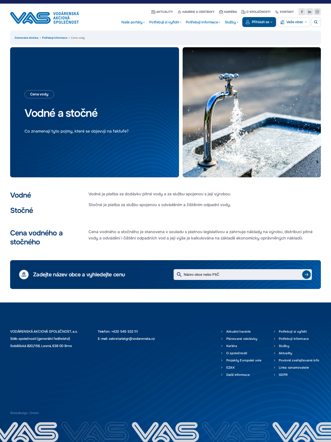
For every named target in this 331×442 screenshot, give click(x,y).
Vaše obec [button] (294, 22)
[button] (316, 22)
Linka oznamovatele (293, 367)
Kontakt (287, 12)
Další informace (237, 375)
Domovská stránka (27, 38)
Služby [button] (230, 22)
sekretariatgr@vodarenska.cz (132, 338)
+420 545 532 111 (124, 331)
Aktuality (164, 12)
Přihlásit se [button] (260, 22)
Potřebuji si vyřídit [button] (164, 22)
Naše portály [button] (131, 22)
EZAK (229, 367)
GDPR (282, 375)
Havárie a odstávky (198, 12)
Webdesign (19, 413)
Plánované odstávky (240, 339)
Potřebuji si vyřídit (292, 331)
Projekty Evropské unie (242, 360)
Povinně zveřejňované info (298, 360)
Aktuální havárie (237, 331)
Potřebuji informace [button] (202, 22)
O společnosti (258, 12)
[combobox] (243, 274)
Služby (283, 346)
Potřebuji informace (54, 38)
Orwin (34, 413)
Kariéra (230, 12)
